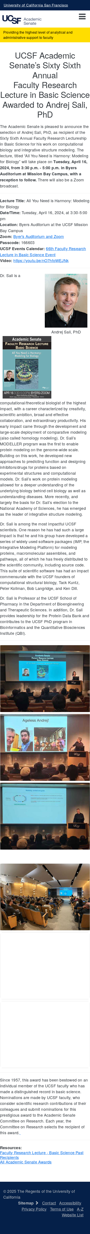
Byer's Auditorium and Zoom (38, 236)
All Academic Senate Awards (26, 1162)
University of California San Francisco (36, 5)
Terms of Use (62, 1209)
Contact (49, 1203)
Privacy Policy (34, 1209)
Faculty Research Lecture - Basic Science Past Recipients (41, 1155)
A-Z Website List (72, 1212)
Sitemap (26, 1203)
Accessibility (70, 1203)
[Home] (21, 19)
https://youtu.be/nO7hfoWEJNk (41, 260)
